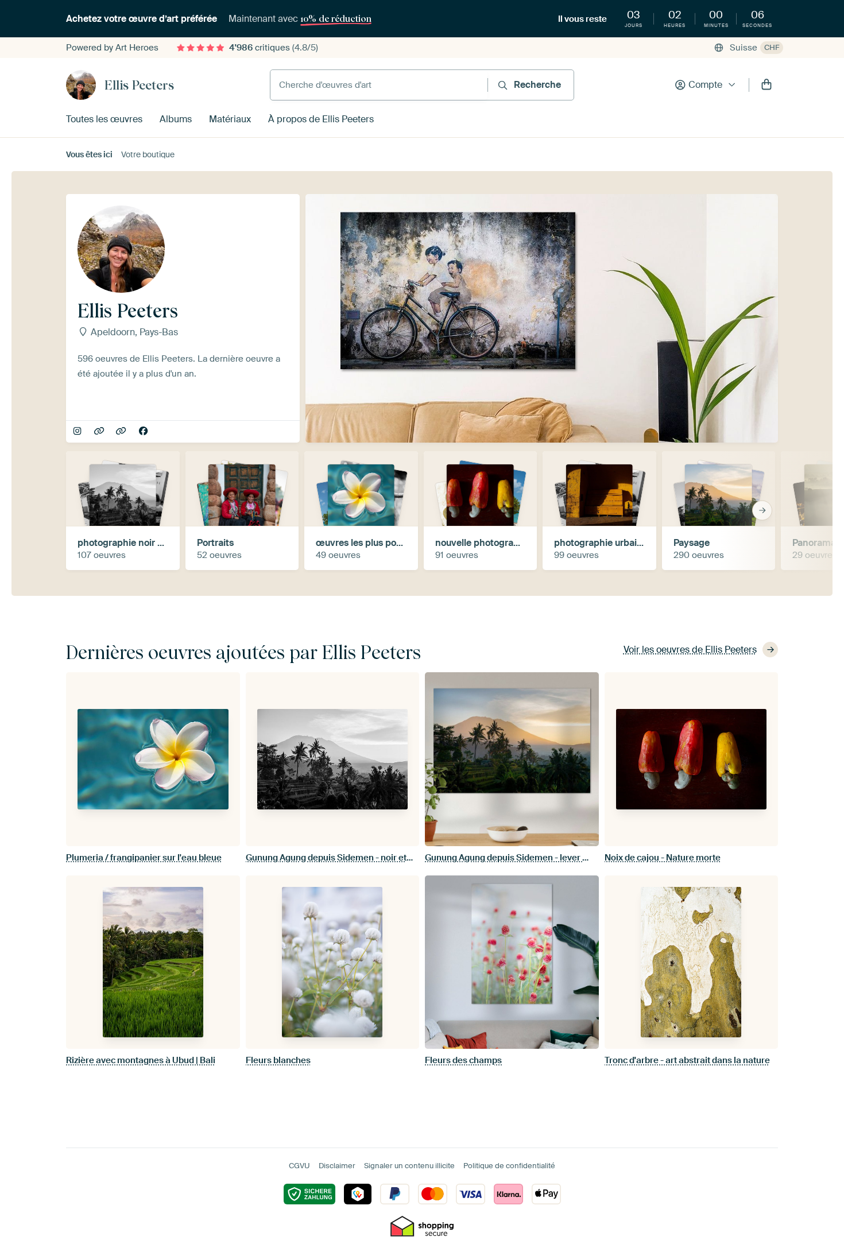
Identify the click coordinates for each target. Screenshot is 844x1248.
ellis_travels (78, 432)
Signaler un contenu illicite (409, 1166)
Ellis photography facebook (144, 432)
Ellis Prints (122, 432)
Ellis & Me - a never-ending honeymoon (100, 432)
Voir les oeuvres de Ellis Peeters (690, 650)
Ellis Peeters (139, 84)
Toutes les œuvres (104, 119)
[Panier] (766, 84)
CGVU (299, 1166)
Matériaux (230, 119)
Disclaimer (337, 1166)
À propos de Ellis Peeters (321, 119)
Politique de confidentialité (509, 1166)
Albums (176, 119)
